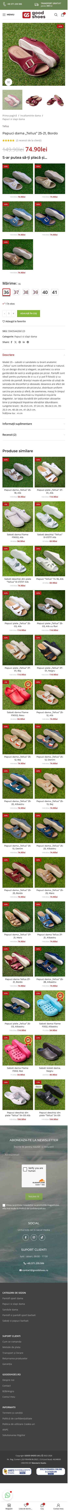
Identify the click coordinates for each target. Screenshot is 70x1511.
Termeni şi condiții (12, 1409)
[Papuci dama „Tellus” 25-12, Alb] (50, 691)
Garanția (7, 1360)
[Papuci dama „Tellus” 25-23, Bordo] (17, 869)
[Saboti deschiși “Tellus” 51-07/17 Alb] (50, 513)
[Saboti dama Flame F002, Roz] (17, 1047)
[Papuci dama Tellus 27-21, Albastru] (50, 913)
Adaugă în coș (28, 310)
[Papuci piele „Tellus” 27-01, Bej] (17, 646)
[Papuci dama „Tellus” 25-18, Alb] (17, 468)
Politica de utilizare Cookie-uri (18, 1420)
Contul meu (8, 1393)
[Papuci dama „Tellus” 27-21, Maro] (17, 913)
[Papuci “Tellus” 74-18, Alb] (50, 557)
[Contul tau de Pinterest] (20, 339)
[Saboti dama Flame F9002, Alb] (17, 513)
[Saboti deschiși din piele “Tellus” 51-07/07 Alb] (17, 557)
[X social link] (15, 339)
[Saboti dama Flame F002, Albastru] (50, 1002)
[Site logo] (33, 14)
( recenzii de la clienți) (28, 137)
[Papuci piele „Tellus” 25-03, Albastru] (17, 1002)
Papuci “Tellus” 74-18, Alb (49, 575)
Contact (6, 1382)
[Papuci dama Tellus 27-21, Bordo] (17, 958)
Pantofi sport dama (12, 1295)
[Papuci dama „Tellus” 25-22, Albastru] (17, 780)
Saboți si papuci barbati (15, 1317)
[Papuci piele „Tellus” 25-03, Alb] (17, 602)
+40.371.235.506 (35, 1259)
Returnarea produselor (15, 1355)
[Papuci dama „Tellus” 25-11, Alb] (17, 175)
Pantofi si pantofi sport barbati (19, 1311)
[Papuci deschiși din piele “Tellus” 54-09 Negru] (50, 1091)
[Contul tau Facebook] (11, 339)
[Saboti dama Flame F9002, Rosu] (17, 691)
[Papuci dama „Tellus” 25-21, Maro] (17, 251)
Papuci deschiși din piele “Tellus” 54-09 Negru (50, 1112)
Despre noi (8, 1376)
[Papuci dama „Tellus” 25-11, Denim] (17, 213)
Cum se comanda (11, 1338)
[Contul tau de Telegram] (28, 339)
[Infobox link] (12, 4)
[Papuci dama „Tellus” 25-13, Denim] (17, 824)
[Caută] (56, 14)
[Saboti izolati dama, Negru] (50, 1047)
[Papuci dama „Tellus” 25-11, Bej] (50, 175)
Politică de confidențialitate (32, 1205)
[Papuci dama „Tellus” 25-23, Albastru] (50, 824)
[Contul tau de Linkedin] (24, 339)
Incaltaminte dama (30, 112)
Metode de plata (11, 1343)
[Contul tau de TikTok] (42, 1234)
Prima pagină (9, 112)
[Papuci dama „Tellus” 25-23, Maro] (50, 869)
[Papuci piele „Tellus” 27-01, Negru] (50, 646)
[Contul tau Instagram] (34, 1234)
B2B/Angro (8, 1388)
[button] (5, 54)
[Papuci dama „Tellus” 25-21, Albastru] (50, 213)
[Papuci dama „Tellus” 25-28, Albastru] (50, 958)
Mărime (9, 279)
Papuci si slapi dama (13, 115)
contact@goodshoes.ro (35, 1267)
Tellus (5, 122)
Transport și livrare (12, 1349)
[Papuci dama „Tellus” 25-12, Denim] (50, 735)
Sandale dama (10, 1306)
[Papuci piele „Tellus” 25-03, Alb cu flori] (50, 602)
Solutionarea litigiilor (13, 1431)
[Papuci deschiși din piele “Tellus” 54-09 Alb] (17, 1091)
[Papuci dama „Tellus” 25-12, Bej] (17, 735)
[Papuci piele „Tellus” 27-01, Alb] (50, 468)
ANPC (5, 1426)
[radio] (6, 288)
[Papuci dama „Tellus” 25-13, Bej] (50, 780)
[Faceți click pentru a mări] (8, 79)
